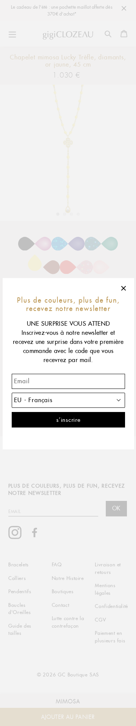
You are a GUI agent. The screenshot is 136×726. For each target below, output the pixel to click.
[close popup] (124, 288)
